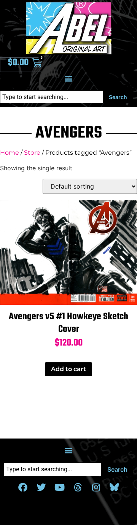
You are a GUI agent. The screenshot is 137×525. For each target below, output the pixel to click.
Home (9, 152)
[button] (68, 78)
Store (32, 152)
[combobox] (51, 96)
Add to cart (68, 369)
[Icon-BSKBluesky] (114, 487)
